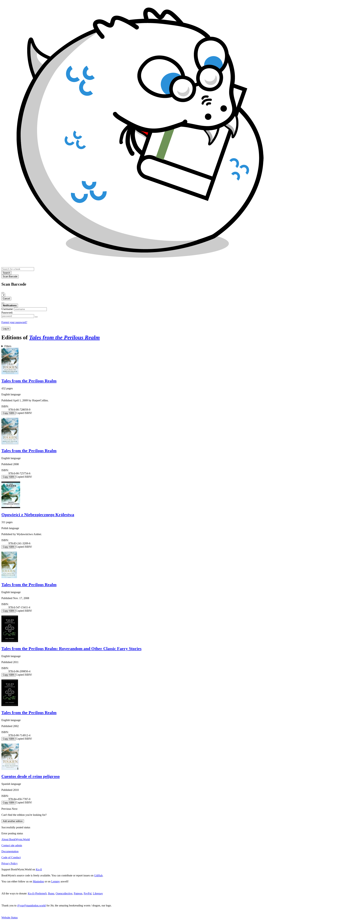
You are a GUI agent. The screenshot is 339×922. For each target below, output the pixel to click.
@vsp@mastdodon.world (31, 905)
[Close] (2, 292)
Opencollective (64, 893)
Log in (6, 328)
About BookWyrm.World (15, 839)
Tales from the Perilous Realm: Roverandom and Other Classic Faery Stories (71, 648)
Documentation (10, 851)
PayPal (87, 893)
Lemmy (55, 881)
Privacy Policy (9, 863)
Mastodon (38, 881)
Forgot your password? (14, 322)
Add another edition (13, 821)
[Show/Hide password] (36, 316)
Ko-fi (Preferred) (37, 893)
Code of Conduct (11, 857)
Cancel (6, 298)
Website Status (9, 917)
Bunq (51, 893)
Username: (7, 309)
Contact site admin (11, 845)
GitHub (98, 875)
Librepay (98, 893)
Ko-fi (39, 869)
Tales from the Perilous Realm (28, 381)
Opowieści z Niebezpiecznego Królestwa (37, 514)
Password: (7, 312)
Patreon (78, 893)
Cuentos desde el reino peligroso (30, 776)
